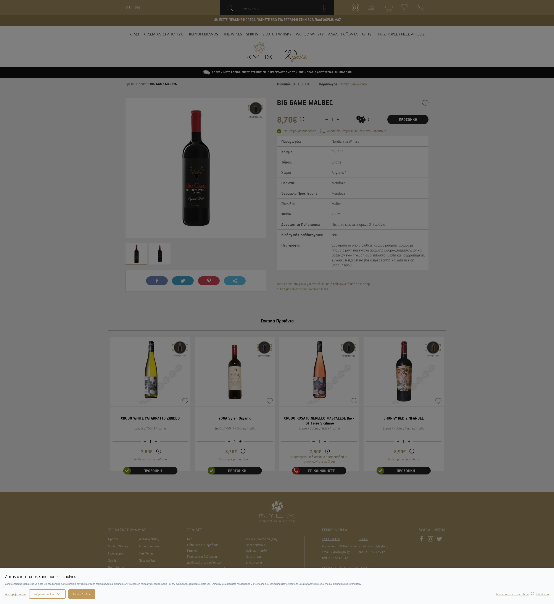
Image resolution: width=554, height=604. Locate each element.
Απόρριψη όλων (15, 594)
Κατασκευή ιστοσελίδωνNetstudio (522, 594)
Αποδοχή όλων (81, 594)
